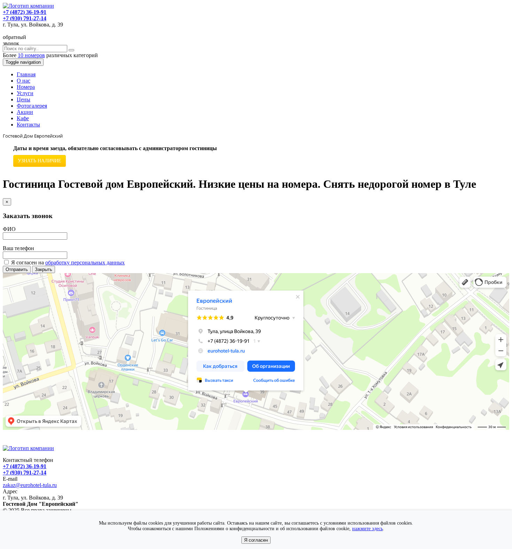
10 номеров (31, 55)
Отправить (17, 269)
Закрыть (43, 269)
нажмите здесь (367, 528)
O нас (23, 81)
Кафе (23, 118)
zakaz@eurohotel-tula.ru (30, 485)
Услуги (25, 93)
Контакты (28, 124)
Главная (26, 74)
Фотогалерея (32, 106)
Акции (25, 112)
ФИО (9, 229)
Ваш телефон (18, 248)
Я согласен (256, 540)
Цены (23, 99)
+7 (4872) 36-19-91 (24, 12)
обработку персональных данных (85, 262)
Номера (26, 87)
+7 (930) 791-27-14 (24, 18)
